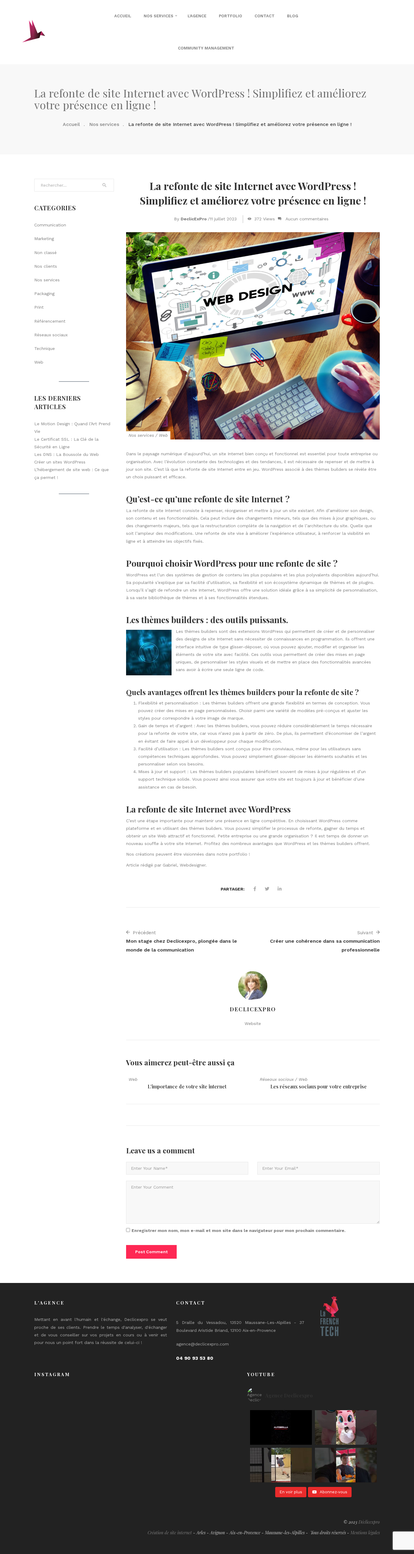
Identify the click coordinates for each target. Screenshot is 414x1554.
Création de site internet (170, 1532)
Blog (292, 16)
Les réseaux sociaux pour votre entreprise (318, 1086)
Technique (44, 348)
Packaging (44, 293)
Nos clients (45, 266)
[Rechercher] (104, 185)
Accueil (122, 16)
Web (163, 435)
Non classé (45, 252)
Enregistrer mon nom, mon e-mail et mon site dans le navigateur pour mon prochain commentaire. (239, 1230)
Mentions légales (365, 1532)
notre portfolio (232, 854)
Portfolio (230, 16)
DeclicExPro (194, 218)
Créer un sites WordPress (59, 462)
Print (39, 307)
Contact (265, 16)
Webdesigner (192, 865)
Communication (50, 224)
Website (253, 1023)
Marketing (44, 238)
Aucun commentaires (307, 218)
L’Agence (197, 16)
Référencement (49, 321)
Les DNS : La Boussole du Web (66, 454)
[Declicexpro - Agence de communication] (33, 31)
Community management (206, 48)
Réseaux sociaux (277, 1079)
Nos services (158, 16)
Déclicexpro (369, 1522)
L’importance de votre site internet (187, 1086)
